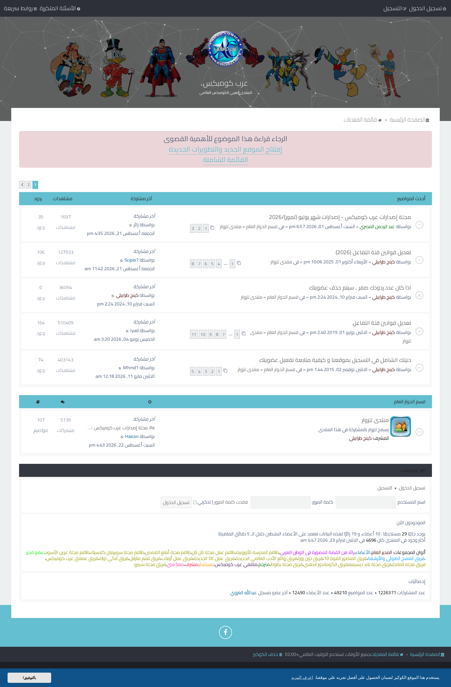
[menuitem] (60, 8)
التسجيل (384, 487)
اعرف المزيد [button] (302, 677)
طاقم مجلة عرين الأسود (67, 552)
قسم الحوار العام (261, 226)
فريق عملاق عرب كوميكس (72, 558)
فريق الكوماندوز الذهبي (326, 564)
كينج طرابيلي (383, 261)
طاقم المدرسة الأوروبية (257, 552)
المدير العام (381, 552)
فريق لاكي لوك (113, 558)
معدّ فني (175, 564)
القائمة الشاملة (225, 159)
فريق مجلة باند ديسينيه (370, 564)
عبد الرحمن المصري (377, 226)
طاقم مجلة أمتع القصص (168, 552)
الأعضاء (362, 552)
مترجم (264, 564)
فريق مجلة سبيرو (150, 564)
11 (194, 334)
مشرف (191, 564)
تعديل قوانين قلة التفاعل (382, 322)
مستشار (206, 564)
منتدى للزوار (230, 226)
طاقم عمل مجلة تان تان (213, 552)
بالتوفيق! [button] (29, 678)
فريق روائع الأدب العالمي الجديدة (266, 558)
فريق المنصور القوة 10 (345, 558)
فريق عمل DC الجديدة (214, 558)
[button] (22, 184)
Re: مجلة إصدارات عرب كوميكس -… (121, 427)
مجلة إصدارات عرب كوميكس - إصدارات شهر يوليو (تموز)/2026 (340, 217)
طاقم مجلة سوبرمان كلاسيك (117, 552)
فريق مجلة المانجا (409, 564)
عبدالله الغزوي (243, 592)
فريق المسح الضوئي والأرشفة (396, 558)
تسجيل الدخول (412, 487)
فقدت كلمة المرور (231, 502)
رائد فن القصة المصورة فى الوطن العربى (317, 552)
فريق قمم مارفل (145, 558)
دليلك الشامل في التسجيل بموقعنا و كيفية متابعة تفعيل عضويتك (335, 360)
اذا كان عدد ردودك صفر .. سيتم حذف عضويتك (360, 287)
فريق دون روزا (310, 558)
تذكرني (204, 502)
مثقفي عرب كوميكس (236, 564)
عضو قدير (35, 552)
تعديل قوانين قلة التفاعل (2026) (373, 252)
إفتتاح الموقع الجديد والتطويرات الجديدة (225, 149)
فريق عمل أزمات (177, 558)
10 (202, 334)
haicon (132, 436)
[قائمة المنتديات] (225, 49)
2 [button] (28, 184)
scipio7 (131, 260)
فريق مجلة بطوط (286, 564)
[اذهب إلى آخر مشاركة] (131, 224)
